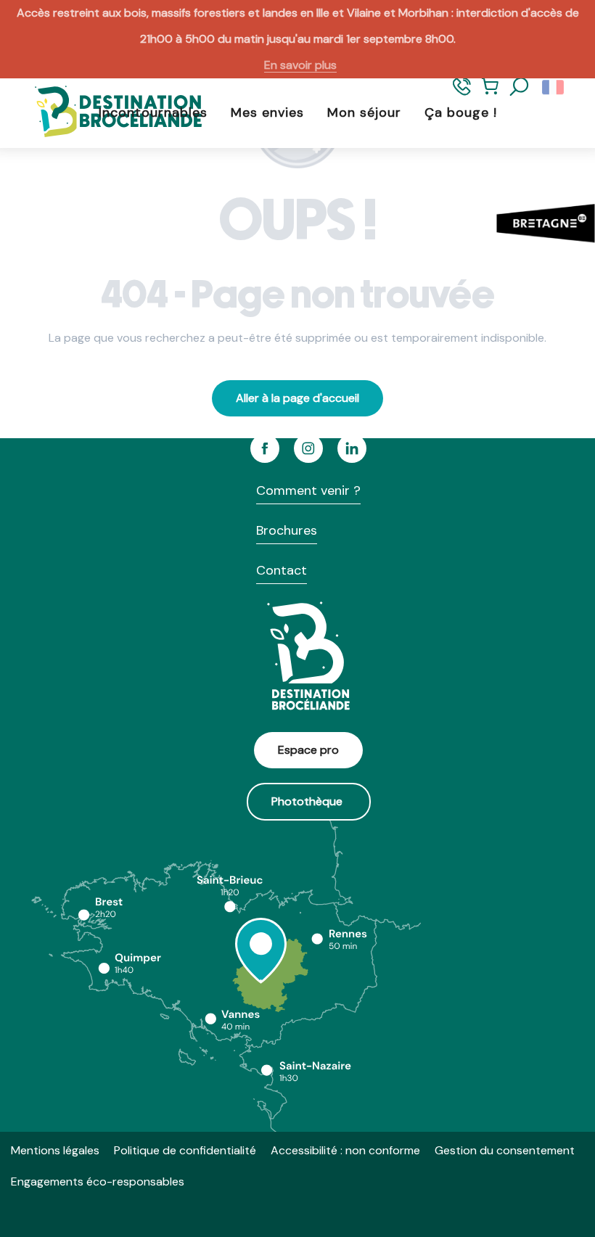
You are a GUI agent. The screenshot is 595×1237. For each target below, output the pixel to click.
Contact (281, 570)
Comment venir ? (308, 490)
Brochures (286, 530)
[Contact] (461, 93)
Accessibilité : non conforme (345, 1150)
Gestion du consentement (505, 1150)
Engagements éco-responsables (97, 1181)
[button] (519, 87)
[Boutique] (490, 93)
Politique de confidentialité (185, 1150)
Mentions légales (55, 1150)
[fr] (554, 87)
